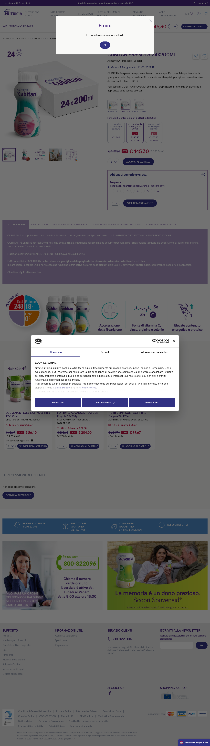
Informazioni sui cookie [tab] (154, 352)
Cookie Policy (61, 387)
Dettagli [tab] (105, 352)
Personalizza (103, 402)
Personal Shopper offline (196, 743)
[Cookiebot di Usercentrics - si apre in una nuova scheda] (154, 341)
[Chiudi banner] (174, 341)
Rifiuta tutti (58, 402)
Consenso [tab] (56, 352)
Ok (105, 45)
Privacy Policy (87, 387)
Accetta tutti (152, 402)
